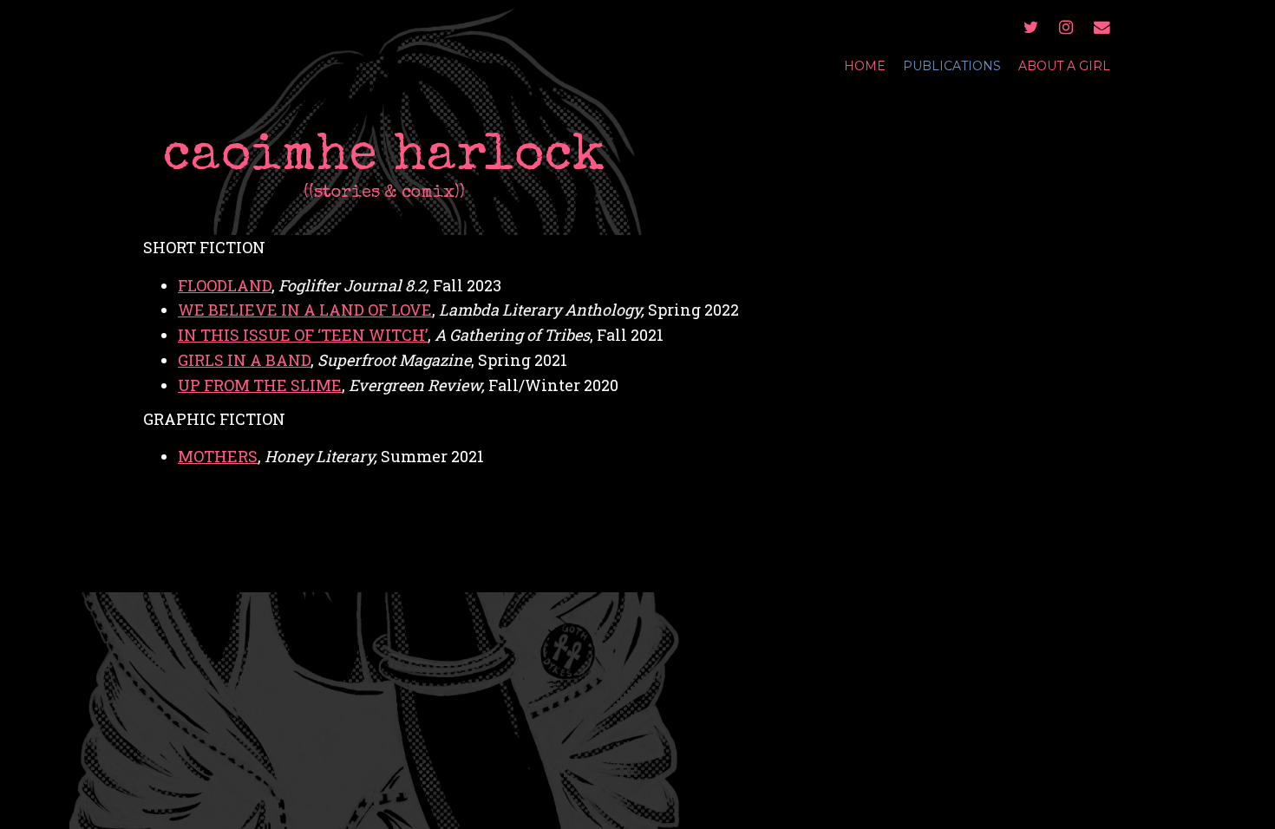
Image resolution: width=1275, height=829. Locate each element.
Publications (952, 66)
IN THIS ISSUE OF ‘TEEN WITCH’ (303, 334)
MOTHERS (218, 456)
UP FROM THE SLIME (260, 385)
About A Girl (1064, 66)
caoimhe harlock (384, 158)
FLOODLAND (224, 285)
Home (865, 66)
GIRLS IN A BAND (244, 359)
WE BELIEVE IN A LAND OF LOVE (305, 309)
